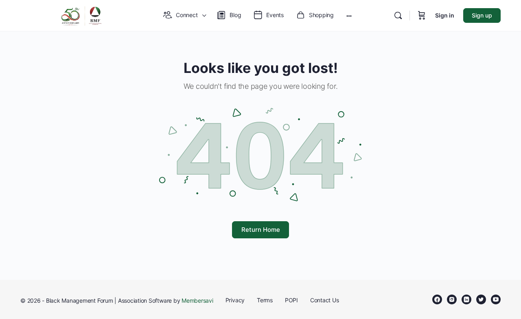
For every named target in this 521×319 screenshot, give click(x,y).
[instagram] (452, 299)
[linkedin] (466, 299)
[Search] (398, 15)
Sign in (444, 15)
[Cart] (421, 15)
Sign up (482, 15)
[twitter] (481, 299)
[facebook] (437, 299)
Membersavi (197, 300)
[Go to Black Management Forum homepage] (81, 15)
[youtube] (496, 299)
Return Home (260, 229)
